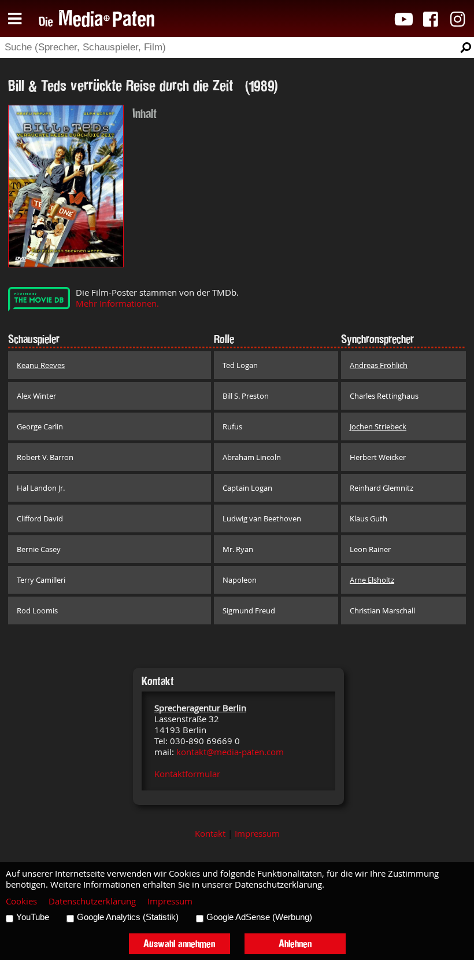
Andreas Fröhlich (379, 365)
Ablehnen (295, 943)
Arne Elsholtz (372, 580)
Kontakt (210, 833)
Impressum (257, 833)
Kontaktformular (187, 773)
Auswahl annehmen (179, 943)
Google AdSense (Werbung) (259, 917)
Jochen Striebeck (378, 426)
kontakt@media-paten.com (230, 751)
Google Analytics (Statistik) (128, 917)
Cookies (21, 901)
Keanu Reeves (41, 365)
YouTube (32, 917)
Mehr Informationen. (117, 303)
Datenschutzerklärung (92, 901)
